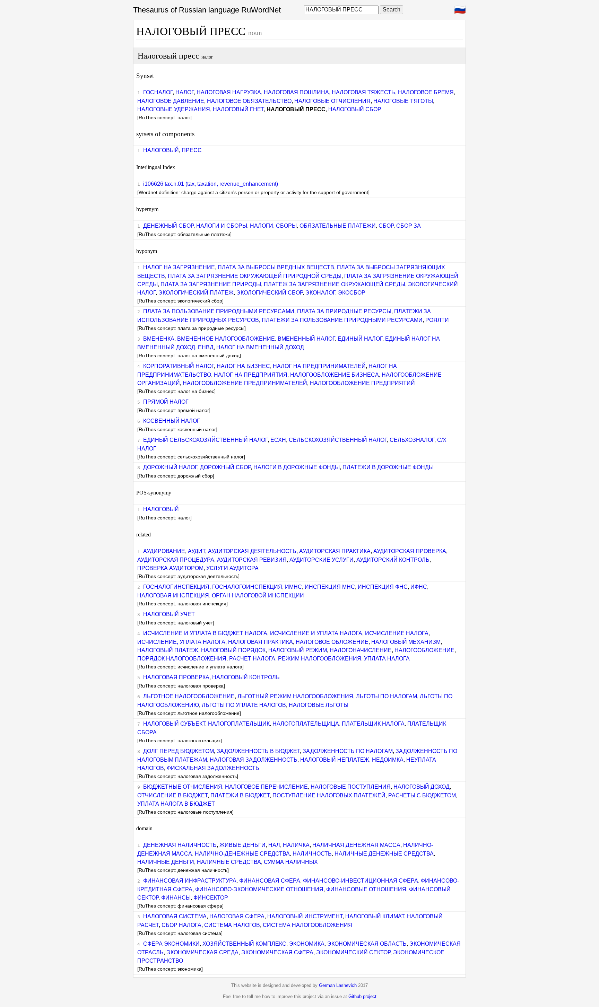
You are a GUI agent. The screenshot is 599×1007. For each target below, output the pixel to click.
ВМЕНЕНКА (158, 339)
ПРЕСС (192, 150)
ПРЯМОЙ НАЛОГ (166, 402)
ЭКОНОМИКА (306, 944)
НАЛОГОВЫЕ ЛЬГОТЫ (318, 705)
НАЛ (274, 845)
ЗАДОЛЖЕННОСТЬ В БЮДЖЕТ (258, 751)
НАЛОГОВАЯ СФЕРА (236, 916)
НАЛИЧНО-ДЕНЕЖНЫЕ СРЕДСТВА (242, 854)
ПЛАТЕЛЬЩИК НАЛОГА (373, 724)
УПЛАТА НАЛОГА (387, 659)
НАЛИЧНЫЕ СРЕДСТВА (229, 862)
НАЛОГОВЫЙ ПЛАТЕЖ (167, 650)
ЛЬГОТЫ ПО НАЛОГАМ (386, 696)
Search (391, 9)
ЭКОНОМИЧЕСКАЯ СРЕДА (202, 952)
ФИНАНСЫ (176, 898)
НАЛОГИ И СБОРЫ (221, 226)
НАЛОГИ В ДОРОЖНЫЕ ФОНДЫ (296, 467)
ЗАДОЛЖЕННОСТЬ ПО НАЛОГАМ (348, 751)
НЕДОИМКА (387, 760)
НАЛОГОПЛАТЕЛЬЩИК (239, 724)
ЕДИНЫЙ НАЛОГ (360, 339)
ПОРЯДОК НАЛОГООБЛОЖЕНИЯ (181, 659)
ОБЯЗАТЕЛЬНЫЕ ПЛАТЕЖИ (338, 226)
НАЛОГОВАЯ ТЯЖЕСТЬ (363, 92)
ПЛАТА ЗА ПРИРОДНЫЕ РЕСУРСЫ (344, 311)
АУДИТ (196, 551)
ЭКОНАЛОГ (320, 293)
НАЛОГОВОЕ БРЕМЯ (426, 92)
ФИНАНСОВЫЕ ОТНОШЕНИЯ (366, 889)
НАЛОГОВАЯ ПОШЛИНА (296, 92)
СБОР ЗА (408, 226)
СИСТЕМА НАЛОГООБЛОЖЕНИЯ (307, 925)
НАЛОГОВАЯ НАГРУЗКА (229, 92)
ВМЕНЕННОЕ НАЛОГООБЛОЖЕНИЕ (226, 339)
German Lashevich (338, 985)
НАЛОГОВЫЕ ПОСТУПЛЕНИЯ (351, 787)
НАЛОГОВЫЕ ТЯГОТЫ (403, 101)
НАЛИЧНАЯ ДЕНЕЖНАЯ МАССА (356, 845)
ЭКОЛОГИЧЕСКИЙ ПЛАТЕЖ (196, 293)
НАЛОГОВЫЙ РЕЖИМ (297, 650)
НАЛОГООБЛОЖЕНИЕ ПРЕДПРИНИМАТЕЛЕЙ (245, 383)
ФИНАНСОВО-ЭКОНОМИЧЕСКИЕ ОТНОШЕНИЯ (259, 889)
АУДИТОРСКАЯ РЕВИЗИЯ (252, 560)
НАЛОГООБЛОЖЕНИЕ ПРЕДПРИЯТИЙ (362, 383)
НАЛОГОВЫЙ (161, 150)
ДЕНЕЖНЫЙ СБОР (168, 226)
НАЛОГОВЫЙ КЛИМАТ (374, 916)
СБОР (386, 226)
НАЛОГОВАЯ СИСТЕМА (175, 916)
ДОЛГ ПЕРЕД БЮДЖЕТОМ (178, 751)
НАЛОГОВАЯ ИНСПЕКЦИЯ (173, 595)
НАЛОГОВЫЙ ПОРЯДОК (233, 650)
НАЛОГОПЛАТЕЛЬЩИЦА (305, 724)
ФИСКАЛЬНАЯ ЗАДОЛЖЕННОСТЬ (213, 768)
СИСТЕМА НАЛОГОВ (232, 925)
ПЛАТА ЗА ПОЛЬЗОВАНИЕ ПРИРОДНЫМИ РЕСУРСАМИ (218, 311)
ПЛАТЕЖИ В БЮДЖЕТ (240, 795)
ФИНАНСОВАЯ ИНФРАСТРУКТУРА (189, 881)
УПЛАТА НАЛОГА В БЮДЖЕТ (176, 804)
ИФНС (418, 587)
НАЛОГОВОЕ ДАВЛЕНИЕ (170, 101)
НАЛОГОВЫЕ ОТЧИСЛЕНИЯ (332, 101)
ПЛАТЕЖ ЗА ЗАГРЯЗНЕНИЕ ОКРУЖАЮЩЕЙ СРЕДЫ (334, 284)
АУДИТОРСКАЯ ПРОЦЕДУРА (175, 560)
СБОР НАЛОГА (181, 925)
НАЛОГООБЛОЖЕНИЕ (424, 650)
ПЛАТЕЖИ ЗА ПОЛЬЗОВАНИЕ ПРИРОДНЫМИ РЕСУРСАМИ (342, 320)
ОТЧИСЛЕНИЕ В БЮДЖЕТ (172, 795)
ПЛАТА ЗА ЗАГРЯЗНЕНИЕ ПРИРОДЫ (210, 284)
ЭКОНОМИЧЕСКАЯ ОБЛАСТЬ (367, 944)
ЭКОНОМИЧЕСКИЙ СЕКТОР (353, 952)
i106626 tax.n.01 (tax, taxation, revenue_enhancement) (210, 184)
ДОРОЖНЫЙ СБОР (225, 467)
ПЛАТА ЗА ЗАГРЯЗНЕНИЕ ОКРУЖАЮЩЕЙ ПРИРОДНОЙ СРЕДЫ (254, 276)
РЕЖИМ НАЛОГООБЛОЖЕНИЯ (319, 659)
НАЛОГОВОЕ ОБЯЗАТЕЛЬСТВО (249, 101)
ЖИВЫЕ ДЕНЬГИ (242, 845)
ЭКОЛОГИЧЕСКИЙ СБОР (269, 293)
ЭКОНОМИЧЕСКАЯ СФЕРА (277, 952)
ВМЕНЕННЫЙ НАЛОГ (306, 339)
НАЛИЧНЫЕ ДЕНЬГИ (165, 862)
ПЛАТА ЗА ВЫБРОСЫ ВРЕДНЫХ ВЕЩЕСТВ (276, 267)
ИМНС (293, 587)
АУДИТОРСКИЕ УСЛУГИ (321, 560)
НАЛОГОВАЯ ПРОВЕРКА (176, 677)
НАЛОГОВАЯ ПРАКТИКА (260, 642)
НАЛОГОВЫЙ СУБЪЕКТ (174, 724)
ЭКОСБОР (351, 293)
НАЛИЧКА (296, 845)
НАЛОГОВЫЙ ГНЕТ (238, 109)
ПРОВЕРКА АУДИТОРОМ (170, 568)
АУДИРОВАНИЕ (164, 551)
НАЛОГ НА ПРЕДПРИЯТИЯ (250, 375)
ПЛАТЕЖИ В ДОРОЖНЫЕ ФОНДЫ (388, 467)
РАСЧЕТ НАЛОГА (252, 659)
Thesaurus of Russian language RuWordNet (207, 10)
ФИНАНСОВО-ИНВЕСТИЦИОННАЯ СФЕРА (360, 881)
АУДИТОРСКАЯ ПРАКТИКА (335, 551)
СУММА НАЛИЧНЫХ (291, 862)
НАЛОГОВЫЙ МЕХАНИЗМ (406, 642)
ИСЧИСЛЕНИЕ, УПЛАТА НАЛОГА (181, 642)
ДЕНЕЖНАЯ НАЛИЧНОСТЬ (180, 845)
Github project (362, 996)
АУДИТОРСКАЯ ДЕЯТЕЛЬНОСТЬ (252, 551)
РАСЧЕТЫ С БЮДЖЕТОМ (422, 795)
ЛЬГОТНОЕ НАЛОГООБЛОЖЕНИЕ (189, 696)
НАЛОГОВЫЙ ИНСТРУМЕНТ (304, 916)
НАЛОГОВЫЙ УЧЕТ (169, 614)
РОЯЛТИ (437, 320)
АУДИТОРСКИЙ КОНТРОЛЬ (392, 560)
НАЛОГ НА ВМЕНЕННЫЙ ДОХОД (260, 347)
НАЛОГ (184, 92)
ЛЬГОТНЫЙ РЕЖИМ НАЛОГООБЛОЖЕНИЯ (295, 696)
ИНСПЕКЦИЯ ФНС (383, 587)
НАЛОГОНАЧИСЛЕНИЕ (361, 650)
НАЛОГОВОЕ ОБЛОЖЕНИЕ (332, 642)
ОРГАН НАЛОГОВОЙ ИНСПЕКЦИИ (258, 595)
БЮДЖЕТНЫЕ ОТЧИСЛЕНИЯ (182, 787)
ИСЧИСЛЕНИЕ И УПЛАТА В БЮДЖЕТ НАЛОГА (205, 633)
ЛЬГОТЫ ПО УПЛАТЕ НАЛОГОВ (244, 705)
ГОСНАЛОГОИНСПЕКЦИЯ (247, 587)
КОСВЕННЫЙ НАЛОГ (171, 421)
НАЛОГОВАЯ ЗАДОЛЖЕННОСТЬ (253, 760)
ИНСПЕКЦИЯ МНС (330, 587)
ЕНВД (206, 347)
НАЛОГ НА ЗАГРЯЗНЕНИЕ (179, 267)
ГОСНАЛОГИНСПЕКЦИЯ (176, 587)
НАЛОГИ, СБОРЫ (273, 226)
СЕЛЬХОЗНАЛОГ (412, 440)
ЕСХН (278, 440)
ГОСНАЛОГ (158, 92)
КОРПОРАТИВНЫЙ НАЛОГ (178, 366)
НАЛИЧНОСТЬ (312, 854)
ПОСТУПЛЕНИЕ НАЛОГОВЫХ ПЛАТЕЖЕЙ (328, 795)
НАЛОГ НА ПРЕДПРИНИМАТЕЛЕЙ (319, 366)
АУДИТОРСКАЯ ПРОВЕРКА (409, 551)
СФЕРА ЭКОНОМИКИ (171, 944)
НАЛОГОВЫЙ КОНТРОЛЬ (246, 677)
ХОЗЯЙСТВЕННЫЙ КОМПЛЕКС (244, 944)
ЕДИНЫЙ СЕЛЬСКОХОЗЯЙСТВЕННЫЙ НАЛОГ (205, 440)
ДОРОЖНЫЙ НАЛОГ (170, 467)
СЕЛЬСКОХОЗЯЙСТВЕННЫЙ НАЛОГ (338, 440)
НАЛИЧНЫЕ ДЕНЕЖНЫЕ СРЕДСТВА (384, 854)
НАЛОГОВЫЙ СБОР (354, 109)
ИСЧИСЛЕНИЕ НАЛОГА (396, 633)
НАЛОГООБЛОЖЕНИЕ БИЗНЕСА (334, 375)
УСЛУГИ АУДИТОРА (232, 568)
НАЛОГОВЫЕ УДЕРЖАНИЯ (173, 109)
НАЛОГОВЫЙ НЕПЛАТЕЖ (334, 760)
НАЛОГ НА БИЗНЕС (243, 366)
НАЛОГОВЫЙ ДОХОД (421, 787)
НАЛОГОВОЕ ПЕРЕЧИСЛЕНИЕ (266, 787)
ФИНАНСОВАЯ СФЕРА (269, 881)
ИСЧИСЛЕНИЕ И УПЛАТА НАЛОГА (316, 633)
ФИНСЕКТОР (210, 898)
